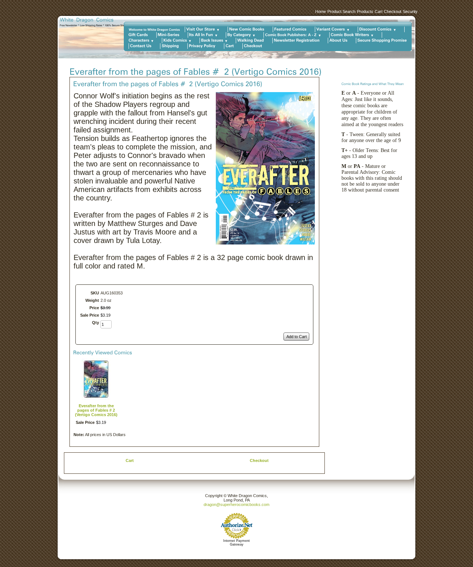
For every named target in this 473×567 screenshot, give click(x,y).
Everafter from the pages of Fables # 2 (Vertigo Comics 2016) (96, 410)
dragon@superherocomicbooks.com (236, 504)
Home (320, 11)
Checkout (392, 11)
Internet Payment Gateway (236, 542)
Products (365, 11)
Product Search (341, 11)
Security (410, 11)
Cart (378, 11)
